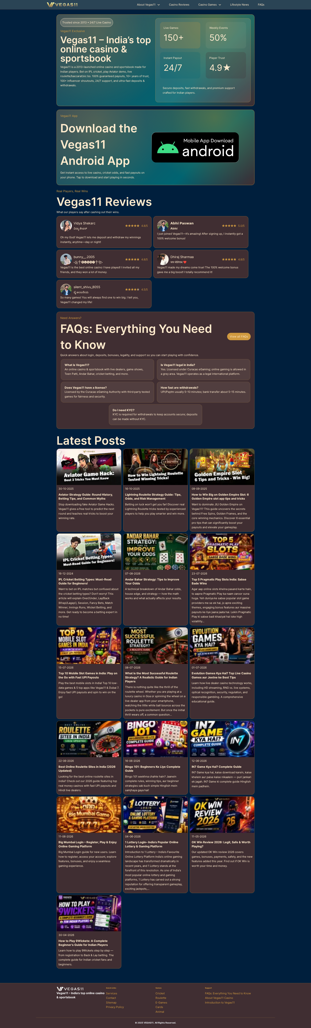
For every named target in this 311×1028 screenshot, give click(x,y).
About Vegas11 (146, 4)
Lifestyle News (239, 4)
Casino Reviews (179, 4)
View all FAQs (239, 336)
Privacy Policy (115, 1007)
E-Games (161, 1002)
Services (111, 993)
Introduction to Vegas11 (220, 1002)
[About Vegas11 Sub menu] (158, 4)
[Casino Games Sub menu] (219, 4)
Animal (160, 1011)
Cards (159, 1007)
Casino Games (207, 4)
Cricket (160, 993)
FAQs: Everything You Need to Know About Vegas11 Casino (228, 996)
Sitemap (111, 1002)
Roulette (161, 998)
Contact (111, 998)
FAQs (261, 4)
